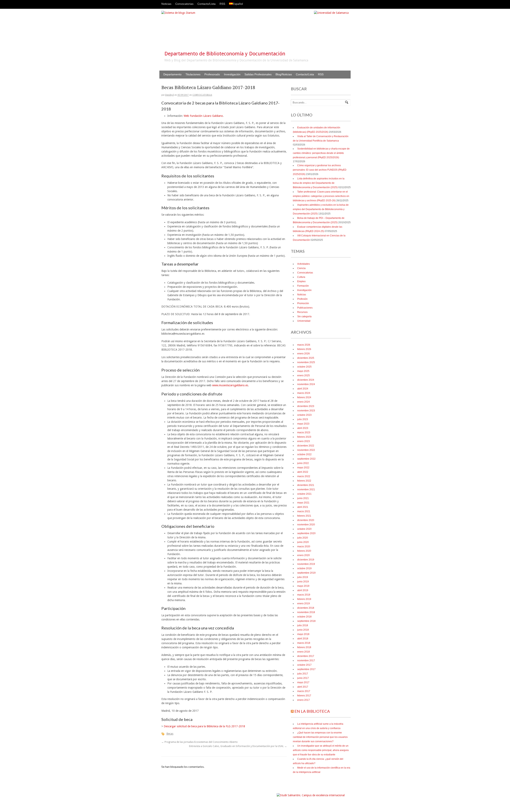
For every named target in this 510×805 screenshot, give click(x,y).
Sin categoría (304, 316)
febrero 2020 (304, 550)
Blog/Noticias (284, 74)
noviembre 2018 (306, 612)
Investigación (232, 74)
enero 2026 (303, 353)
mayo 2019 (303, 586)
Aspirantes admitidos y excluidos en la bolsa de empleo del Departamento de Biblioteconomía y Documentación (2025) (321, 209)
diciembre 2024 (305, 379)
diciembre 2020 (305, 520)
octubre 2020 (304, 529)
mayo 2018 (303, 634)
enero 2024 (303, 401)
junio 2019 (303, 581)
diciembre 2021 (305, 485)
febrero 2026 (304, 349)
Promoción (303, 303)
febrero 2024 (304, 397)
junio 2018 (303, 629)
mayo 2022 (303, 467)
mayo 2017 (303, 682)
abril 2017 (302, 686)
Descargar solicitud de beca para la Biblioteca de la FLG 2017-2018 (204, 726)
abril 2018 (302, 638)
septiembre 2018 (306, 621)
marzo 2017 (303, 691)
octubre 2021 (304, 493)
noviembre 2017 (306, 660)
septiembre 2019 (306, 572)
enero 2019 (303, 603)
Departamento (172, 74)
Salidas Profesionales (258, 74)
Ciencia (301, 268)
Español (238, 3)
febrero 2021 (304, 515)
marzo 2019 (303, 594)
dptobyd (169, 94)
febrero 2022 (304, 480)
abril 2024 (302, 388)
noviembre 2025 (306, 362)
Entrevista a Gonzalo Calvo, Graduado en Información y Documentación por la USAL (238, 746)
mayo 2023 (303, 423)
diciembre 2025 (305, 358)
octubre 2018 (304, 616)
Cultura (301, 277)
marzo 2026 (303, 344)
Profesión (302, 299)
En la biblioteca (312, 711)
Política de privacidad (264, 793)
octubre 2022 (304, 454)
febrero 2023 (304, 436)
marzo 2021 (303, 511)
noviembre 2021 (306, 489)
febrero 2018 (304, 647)
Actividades (303, 263)
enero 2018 (303, 651)
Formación (303, 285)
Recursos (302, 312)
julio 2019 (302, 577)
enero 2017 (303, 700)
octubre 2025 (304, 366)
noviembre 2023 (306, 410)
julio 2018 (302, 625)
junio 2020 (303, 542)
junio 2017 (303, 678)
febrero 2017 (304, 695)
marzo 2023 (303, 432)
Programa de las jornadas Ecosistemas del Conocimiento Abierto (199, 741)
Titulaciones (192, 74)
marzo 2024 (303, 393)
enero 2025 (303, 375)
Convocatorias (184, 3)
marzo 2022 (303, 476)
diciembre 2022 (305, 445)
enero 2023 (303, 441)
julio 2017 (302, 673)
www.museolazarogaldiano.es (230, 385)
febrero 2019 (304, 599)
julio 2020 (302, 537)
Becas (169, 733)
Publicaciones (305, 307)
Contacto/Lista (206, 3)
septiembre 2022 (306, 458)
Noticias (166, 3)
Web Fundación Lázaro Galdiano (203, 115)
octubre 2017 (304, 664)
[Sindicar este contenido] (292, 711)
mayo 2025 (303, 371)
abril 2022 (302, 472)
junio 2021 (303, 498)
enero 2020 (303, 555)
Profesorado (212, 74)
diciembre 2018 (305, 607)
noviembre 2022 (306, 450)
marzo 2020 (303, 546)
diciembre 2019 (305, 559)
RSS (222, 3)
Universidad (303, 320)
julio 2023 (302, 419)
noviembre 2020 (306, 524)
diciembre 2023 (305, 406)
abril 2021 (302, 507)
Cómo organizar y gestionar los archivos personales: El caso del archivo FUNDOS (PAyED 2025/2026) (319, 170)
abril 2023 (302, 428)
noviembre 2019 (306, 564)
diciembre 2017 (305, 656)
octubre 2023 (304, 415)
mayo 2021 (303, 502)
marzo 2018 (303, 643)
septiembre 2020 (306, 533)
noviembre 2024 (306, 384)
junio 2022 (303, 463)
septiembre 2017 (306, 669)
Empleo (301, 281)
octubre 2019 (304, 568)
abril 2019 (302, 590)
